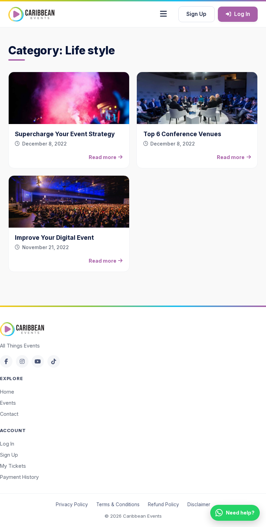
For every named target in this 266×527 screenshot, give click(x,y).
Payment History (19, 477)
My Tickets (13, 466)
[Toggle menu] (163, 14)
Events (8, 403)
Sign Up (196, 14)
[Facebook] (6, 361)
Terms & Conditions (118, 504)
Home (7, 392)
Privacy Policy (72, 504)
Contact (9, 414)
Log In (242, 14)
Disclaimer (198, 504)
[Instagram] (22, 361)
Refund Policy (163, 504)
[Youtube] (38, 361)
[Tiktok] (53, 361)
